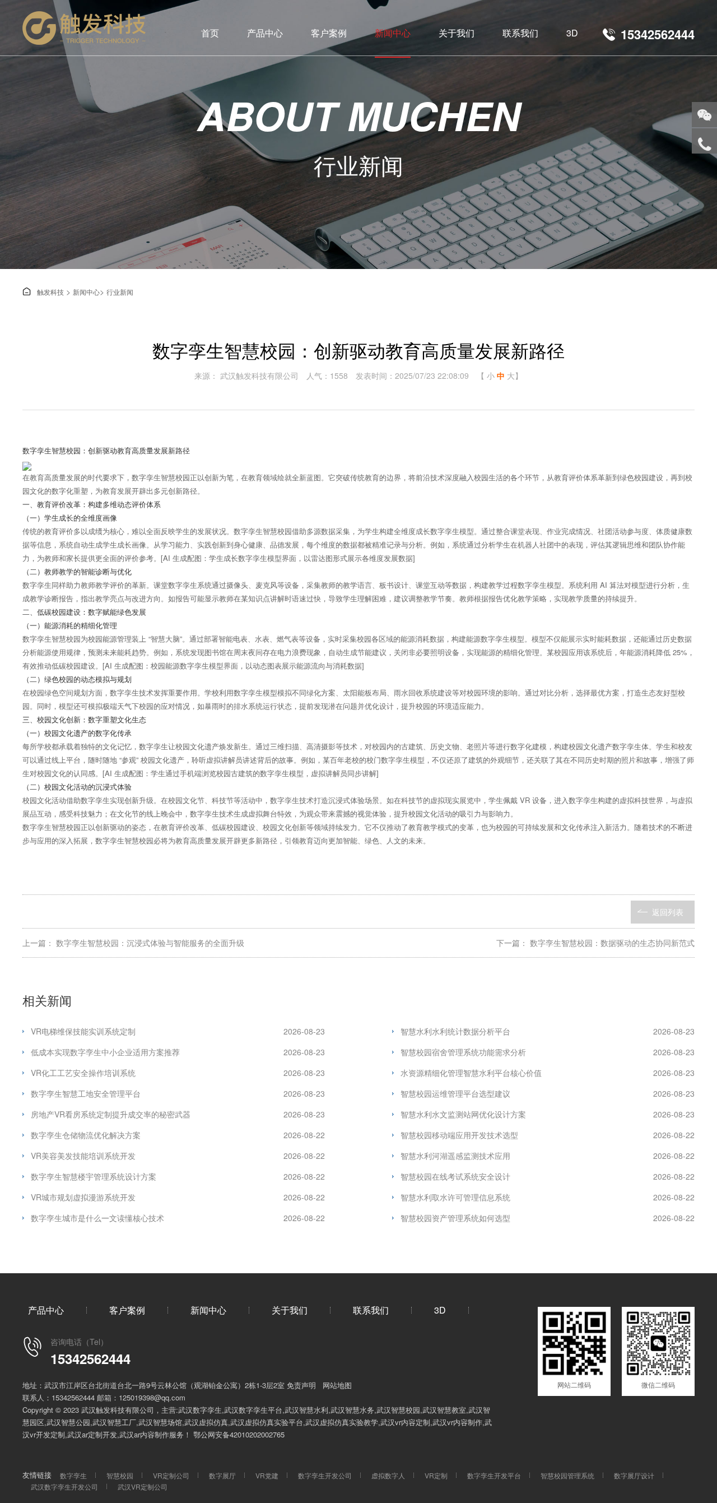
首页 (210, 32)
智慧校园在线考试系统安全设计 (548, 1176)
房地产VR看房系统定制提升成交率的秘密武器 (178, 1114)
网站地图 (337, 1385)
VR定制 (436, 1475)
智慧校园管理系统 (567, 1475)
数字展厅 (222, 1475)
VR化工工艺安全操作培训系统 (178, 1072)
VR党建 (266, 1475)
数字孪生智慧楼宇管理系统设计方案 (178, 1176)
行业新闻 (119, 291)
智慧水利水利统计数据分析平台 (548, 1031)
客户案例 (329, 32)
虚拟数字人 (388, 1475)
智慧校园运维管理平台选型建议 (548, 1093)
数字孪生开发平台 (494, 1475)
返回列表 (667, 911)
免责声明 (301, 1385)
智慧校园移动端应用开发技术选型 (548, 1134)
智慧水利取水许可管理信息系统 (548, 1197)
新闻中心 (393, 32)
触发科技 (43, 291)
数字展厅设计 (634, 1475)
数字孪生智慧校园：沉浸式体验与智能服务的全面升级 (150, 942)
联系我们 (520, 32)
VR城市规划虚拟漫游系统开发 (178, 1197)
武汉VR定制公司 (142, 1486)
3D (572, 32)
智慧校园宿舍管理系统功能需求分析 (548, 1051)
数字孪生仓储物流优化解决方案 (178, 1134)
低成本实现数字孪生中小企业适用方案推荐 (178, 1051)
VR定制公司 (171, 1475)
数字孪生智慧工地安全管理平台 (178, 1093)
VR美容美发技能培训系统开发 (178, 1155)
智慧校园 (119, 1475)
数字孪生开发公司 (325, 1475)
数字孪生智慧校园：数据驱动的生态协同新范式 (612, 942)
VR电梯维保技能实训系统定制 (178, 1031)
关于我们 (456, 32)
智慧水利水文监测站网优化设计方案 (548, 1114)
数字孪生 (73, 1475)
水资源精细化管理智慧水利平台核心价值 (548, 1072)
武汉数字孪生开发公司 (64, 1486)
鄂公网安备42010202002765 (239, 1434)
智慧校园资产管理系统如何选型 (548, 1217)
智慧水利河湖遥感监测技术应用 (548, 1155)
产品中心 (265, 32)
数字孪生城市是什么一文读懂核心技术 (178, 1217)
